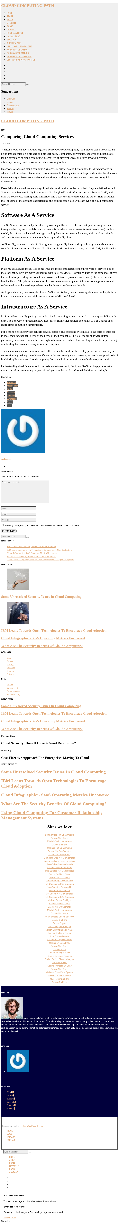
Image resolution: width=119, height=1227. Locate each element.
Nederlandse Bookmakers (19, 46)
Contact (11, 30)
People (10, 108)
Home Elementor (15, 33)
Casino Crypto (59, 923)
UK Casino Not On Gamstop (59, 893)
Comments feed (14, 691)
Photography (13, 105)
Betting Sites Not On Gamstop (59, 834)
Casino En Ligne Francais (59, 955)
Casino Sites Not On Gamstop (59, 870)
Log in (10, 684)
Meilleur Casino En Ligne (59, 900)
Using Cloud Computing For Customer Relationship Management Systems (40, 559)
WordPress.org (13, 694)
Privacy (11, 1137)
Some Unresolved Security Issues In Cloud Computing (31, 546)
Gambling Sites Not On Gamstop (59, 857)
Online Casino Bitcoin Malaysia (59, 959)
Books (10, 26)
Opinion (10, 671)
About (10, 16)
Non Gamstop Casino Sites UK (59, 916)
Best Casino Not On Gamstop (21, 60)
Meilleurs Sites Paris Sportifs (59, 972)
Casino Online (59, 949)
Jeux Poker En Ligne (59, 978)
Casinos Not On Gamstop (59, 847)
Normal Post (13, 36)
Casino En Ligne (59, 844)
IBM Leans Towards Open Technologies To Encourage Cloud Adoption (39, 550)
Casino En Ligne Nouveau (59, 939)
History (10, 664)
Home (9, 13)
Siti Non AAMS (59, 962)
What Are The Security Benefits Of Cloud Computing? (31, 556)
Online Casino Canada (59, 877)
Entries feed (12, 688)
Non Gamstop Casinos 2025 (59, 880)
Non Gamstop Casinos (18, 50)
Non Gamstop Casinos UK (19, 56)
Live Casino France (59, 936)
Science (10, 674)
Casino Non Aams (59, 837)
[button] (27, 84)
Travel (10, 111)
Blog (3, 130)
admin (6, 459)
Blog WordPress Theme (33, 1126)
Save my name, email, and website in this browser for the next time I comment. (42, 525)
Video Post (12, 40)
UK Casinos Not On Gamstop (59, 883)
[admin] (18, 1071)
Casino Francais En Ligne (59, 965)
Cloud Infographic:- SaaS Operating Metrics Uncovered (32, 553)
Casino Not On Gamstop (59, 851)
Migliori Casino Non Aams (59, 841)
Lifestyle (11, 23)
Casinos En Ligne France (59, 932)
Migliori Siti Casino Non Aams (59, 929)
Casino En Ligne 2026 (59, 942)
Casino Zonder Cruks (59, 903)
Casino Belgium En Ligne (59, 926)
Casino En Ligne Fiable (59, 873)
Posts (10, 19)
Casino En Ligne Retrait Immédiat (59, 860)
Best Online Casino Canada (59, 864)
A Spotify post (14, 43)
